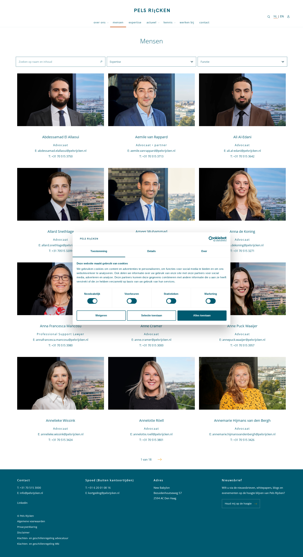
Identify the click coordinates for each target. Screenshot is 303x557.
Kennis (168, 22)
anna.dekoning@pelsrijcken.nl (244, 245)
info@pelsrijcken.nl (31, 493)
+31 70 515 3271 (243, 251)
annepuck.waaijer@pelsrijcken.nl (243, 340)
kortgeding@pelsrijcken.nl (103, 493)
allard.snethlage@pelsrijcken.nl (62, 245)
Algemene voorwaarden (31, 521)
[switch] (132, 301)
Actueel (151, 22)
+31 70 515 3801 (152, 440)
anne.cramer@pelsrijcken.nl (152, 340)
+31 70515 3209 (62, 251)
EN (282, 16)
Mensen (118, 22)
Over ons (100, 22)
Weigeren (101, 315)
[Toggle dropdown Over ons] (108, 22)
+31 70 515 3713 (152, 156)
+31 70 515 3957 (243, 345)
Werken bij (187, 22)
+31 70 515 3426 (243, 440)
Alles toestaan (202, 315)
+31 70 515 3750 (62, 156)
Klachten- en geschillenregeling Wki (38, 543)
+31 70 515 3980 (62, 345)
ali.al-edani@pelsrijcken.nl (244, 151)
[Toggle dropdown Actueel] (159, 22)
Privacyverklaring (27, 527)
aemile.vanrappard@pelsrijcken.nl (152, 151)
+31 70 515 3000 (152, 345)
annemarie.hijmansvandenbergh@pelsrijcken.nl (243, 434)
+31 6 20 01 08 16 (99, 487)
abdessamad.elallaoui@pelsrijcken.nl (62, 151)
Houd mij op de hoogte (238, 503)
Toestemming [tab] (98, 251)
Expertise (135, 22)
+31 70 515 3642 (243, 156)
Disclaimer (23, 532)
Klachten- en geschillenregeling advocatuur (42, 538)
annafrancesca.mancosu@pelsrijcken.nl (62, 340)
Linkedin (22, 502)
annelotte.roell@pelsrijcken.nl (153, 434)
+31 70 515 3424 (62, 440)
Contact (204, 22)
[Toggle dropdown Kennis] (175, 22)
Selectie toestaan (151, 315)
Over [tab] (204, 251)
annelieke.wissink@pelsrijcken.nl (62, 434)
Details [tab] (151, 251)
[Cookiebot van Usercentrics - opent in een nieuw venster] (211, 239)
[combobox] (60, 62)
